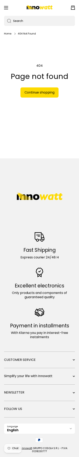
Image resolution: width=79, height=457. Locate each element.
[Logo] (39, 8)
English (12, 430)
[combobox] (39, 21)
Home (7, 33)
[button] (73, 8)
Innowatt (26, 448)
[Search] (7, 21)
